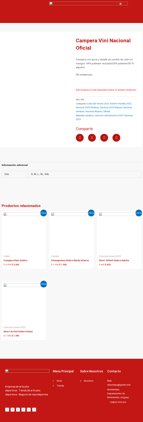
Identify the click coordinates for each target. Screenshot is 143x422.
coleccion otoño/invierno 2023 (109, 115)
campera (89, 115)
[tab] (15, 165)
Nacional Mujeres (94, 111)
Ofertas (106, 111)
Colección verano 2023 (98, 103)
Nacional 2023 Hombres (87, 107)
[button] (80, 138)
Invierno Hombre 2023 (120, 103)
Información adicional (15, 165)
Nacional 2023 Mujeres (111, 107)
